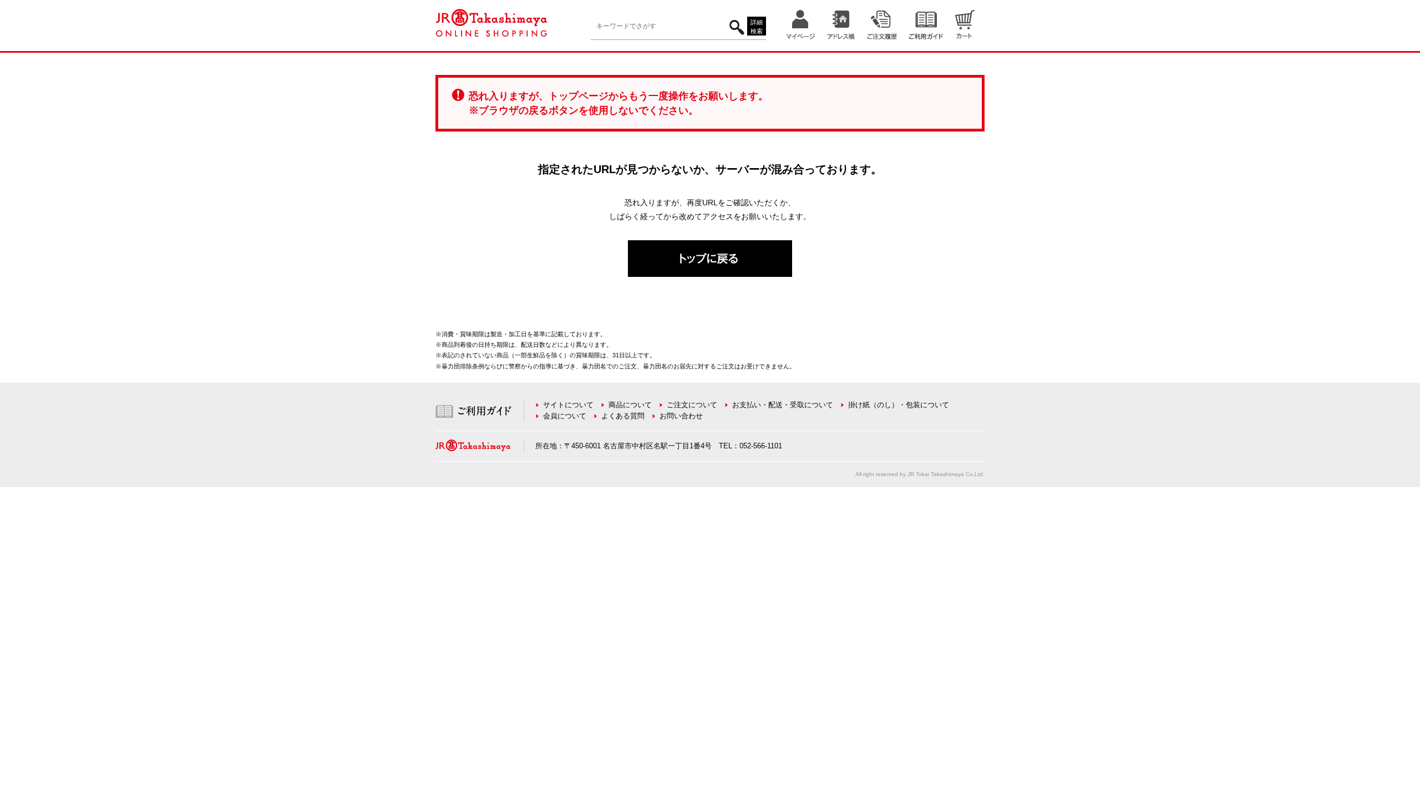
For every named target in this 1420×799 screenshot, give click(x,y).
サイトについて (568, 405)
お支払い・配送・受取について (782, 405)
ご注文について (692, 405)
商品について (630, 405)
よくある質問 (623, 416)
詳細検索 (756, 27)
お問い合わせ (681, 416)
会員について (564, 416)
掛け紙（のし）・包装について (898, 405)
